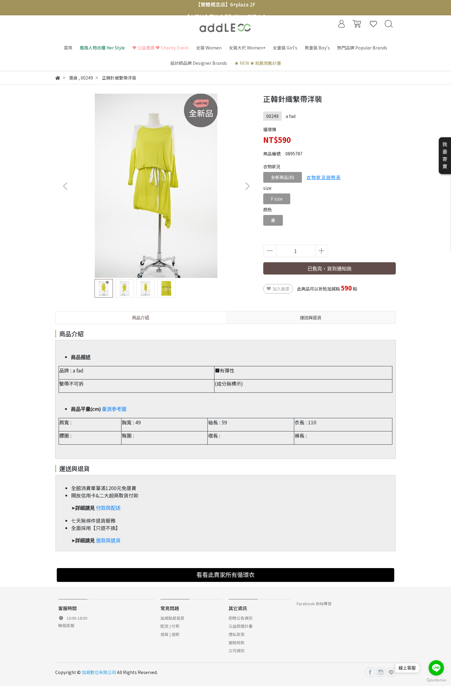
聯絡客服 (66, 625)
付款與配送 (108, 508)
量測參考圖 (114, 409)
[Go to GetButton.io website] (436, 680)
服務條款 (237, 642)
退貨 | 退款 (169, 634)
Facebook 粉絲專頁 (314, 603)
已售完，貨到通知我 (329, 268)
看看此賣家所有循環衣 (225, 574)
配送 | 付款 (169, 626)
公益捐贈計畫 (240, 626)
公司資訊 (237, 650)
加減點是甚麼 (172, 618)
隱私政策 (237, 634)
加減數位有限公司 (99, 672)
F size (277, 199)
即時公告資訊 (240, 618)
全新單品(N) (282, 177)
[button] (247, 186)
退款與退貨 (108, 540)
